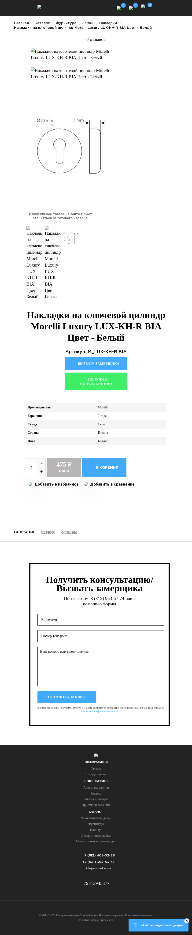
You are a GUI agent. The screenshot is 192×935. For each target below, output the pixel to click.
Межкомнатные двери (96, 818)
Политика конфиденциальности (96, 920)
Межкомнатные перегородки (96, 841)
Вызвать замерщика (98, 364)
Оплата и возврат (96, 799)
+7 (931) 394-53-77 (98, 862)
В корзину (106, 467)
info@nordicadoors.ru (98, 868)
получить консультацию (96, 381)
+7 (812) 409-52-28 (98, 855)
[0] (119, 7)
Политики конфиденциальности (99, 711)
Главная (21, 23)
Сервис (48, 532)
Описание (24, 532)
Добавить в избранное (56, 484)
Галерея (96, 768)
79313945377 (97, 883)
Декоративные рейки (96, 835)
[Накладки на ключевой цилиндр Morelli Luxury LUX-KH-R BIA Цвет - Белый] (71, 54)
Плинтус (96, 830)
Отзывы (69, 532)
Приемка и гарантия (96, 805)
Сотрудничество (96, 774)
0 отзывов (96, 39)
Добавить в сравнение (112, 484)
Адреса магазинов (96, 787)
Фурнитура (96, 824)
